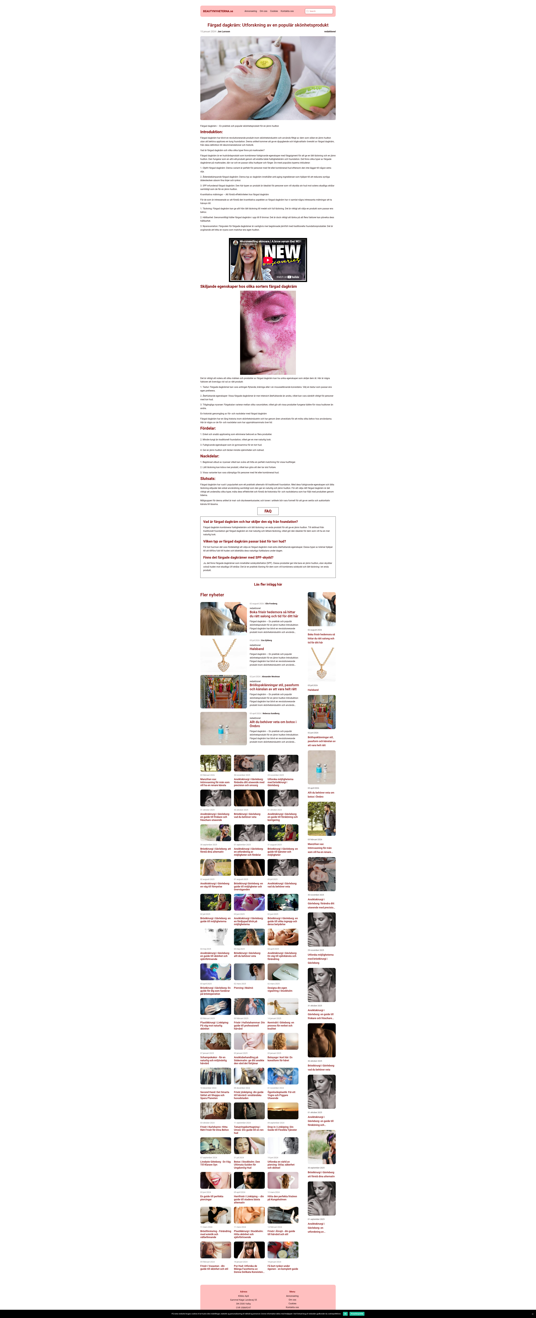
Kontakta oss (287, 11)
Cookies (274, 11)
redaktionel (330, 31)
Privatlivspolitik (357, 1314)
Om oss (263, 11)
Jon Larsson (224, 31)
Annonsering (251, 11)
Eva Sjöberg (266, 640)
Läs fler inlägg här (268, 584)
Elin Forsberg (271, 603)
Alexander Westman (271, 676)
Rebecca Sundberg (271, 713)
